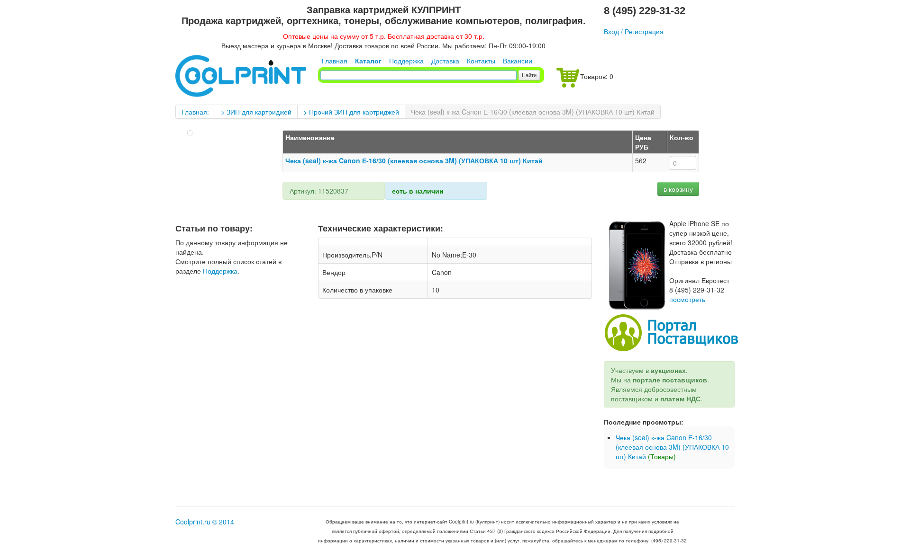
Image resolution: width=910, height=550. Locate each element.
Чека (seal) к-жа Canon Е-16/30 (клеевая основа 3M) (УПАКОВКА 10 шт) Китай (533, 111)
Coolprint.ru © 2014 (204, 521)
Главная (334, 60)
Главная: (195, 111)
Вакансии (517, 60)
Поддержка (406, 60)
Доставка (445, 60)
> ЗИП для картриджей (256, 111)
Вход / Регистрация (634, 31)
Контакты (481, 60)
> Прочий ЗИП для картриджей (351, 111)
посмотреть (687, 299)
